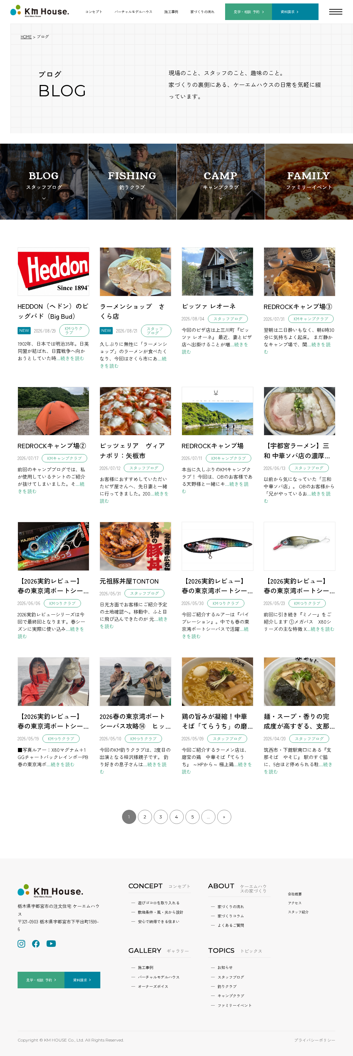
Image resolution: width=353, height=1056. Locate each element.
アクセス (295, 902)
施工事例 (171, 11)
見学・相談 (247, 11)
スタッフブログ (231, 977)
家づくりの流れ (202, 11)
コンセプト (93, 11)
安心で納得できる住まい (159, 921)
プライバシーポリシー (314, 1040)
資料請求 (287, 11)
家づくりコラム (231, 916)
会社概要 (295, 893)
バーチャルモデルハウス (133, 11)
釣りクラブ (227, 986)
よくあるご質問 (231, 925)
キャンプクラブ (231, 995)
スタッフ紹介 (298, 911)
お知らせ (225, 967)
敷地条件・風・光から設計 (160, 912)
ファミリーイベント (235, 1005)
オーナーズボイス (153, 986)
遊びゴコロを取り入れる (159, 902)
